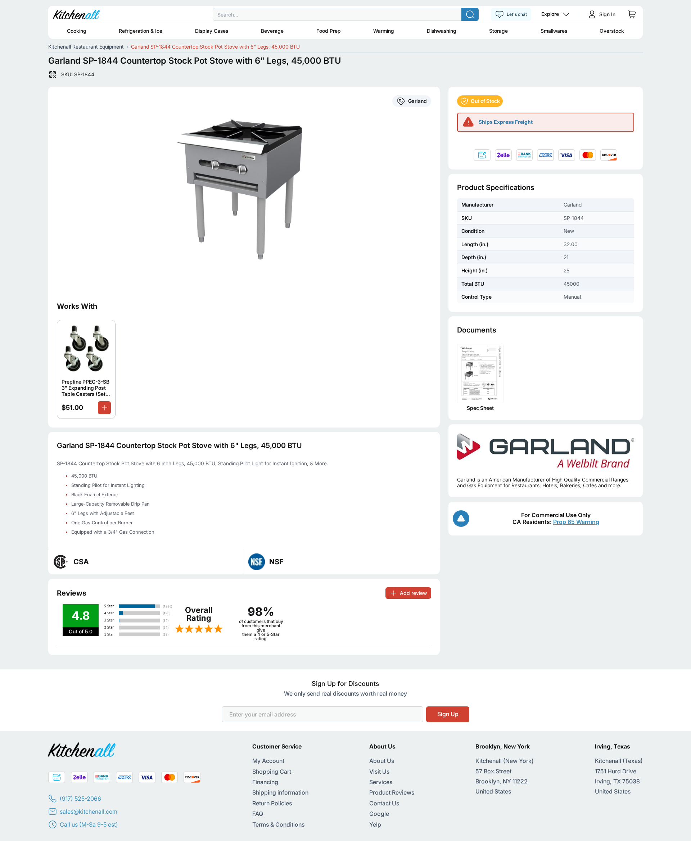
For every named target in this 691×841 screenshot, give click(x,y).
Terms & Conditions (278, 824)
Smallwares (554, 31)
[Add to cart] (104, 407)
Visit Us (379, 771)
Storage (498, 31)
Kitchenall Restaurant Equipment (86, 47)
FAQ (257, 813)
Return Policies (272, 803)
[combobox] (345, 14)
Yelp (375, 824)
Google (379, 813)
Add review (413, 593)
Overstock (612, 31)
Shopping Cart (271, 771)
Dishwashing (441, 31)
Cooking (76, 31)
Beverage (272, 31)
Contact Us (384, 803)
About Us (381, 760)
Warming (383, 31)
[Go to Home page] (76, 14)
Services (380, 782)
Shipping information (280, 792)
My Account (268, 760)
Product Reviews (391, 792)
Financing (265, 782)
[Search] (470, 14)
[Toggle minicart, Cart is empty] (631, 14)
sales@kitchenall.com (88, 811)
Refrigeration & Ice (140, 31)
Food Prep (328, 31)
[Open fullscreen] (243, 190)
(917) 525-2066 (80, 798)
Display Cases (211, 31)
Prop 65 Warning (576, 521)
